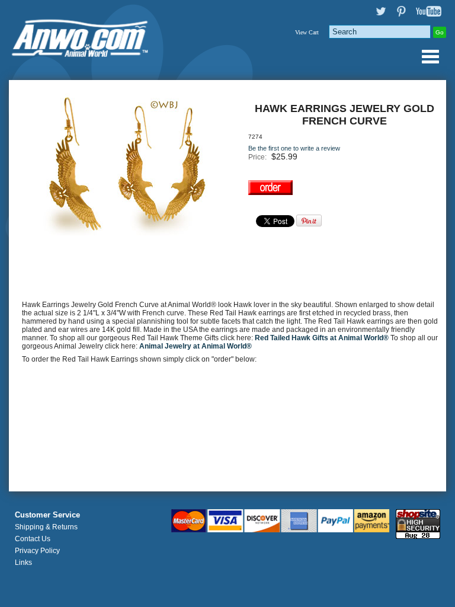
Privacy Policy (37, 551)
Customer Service (47, 515)
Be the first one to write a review (294, 148)
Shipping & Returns (46, 527)
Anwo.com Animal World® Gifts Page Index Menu (430, 56)
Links (23, 562)
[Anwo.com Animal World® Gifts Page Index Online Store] (81, 35)
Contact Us (32, 539)
